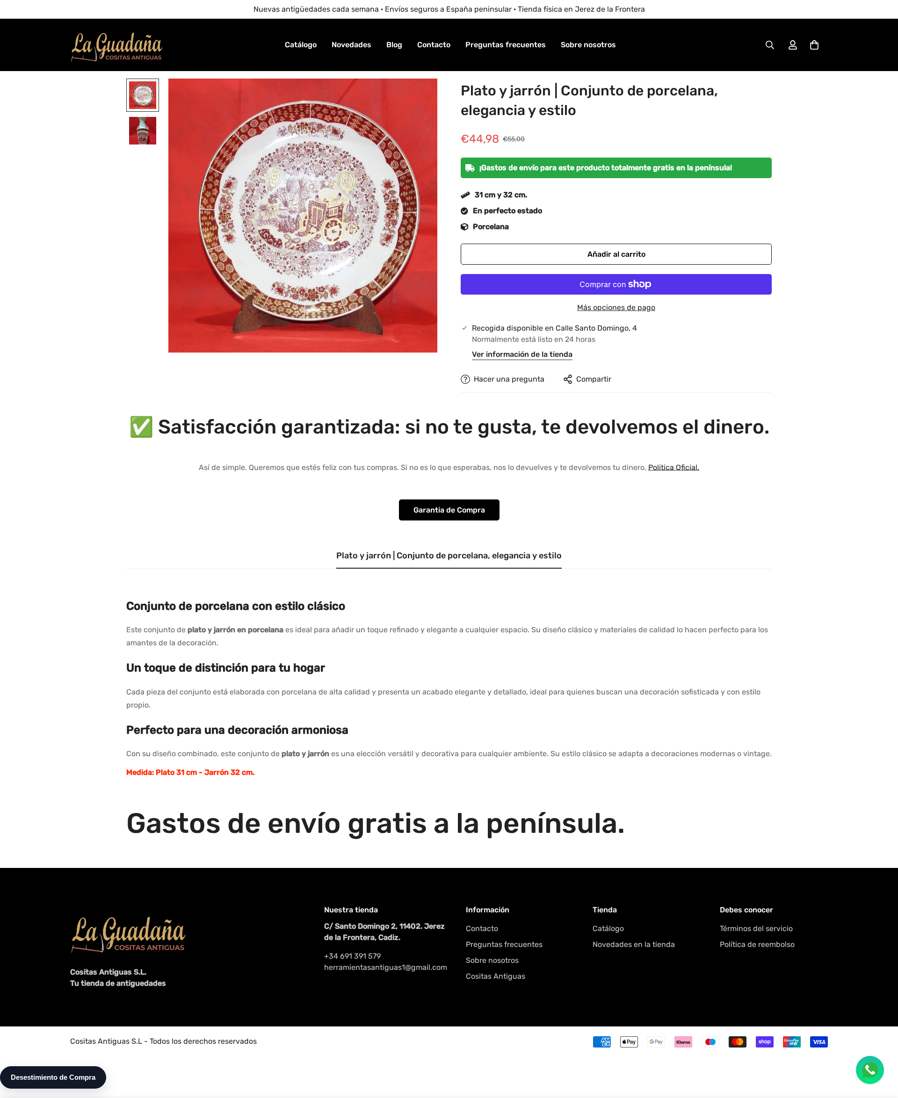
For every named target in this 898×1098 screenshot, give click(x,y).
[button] (814, 45)
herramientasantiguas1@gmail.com (385, 967)
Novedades (351, 44)
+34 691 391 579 (352, 956)
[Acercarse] (417, 98)
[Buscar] (770, 45)
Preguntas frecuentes (505, 44)
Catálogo (301, 44)
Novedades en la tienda (634, 944)
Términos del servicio (756, 928)
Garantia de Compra (449, 510)
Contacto (433, 44)
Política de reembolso (757, 944)
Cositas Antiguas (495, 976)
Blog (394, 44)
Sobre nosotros (588, 44)
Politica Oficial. (673, 467)
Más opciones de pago (616, 307)
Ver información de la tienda (522, 354)
